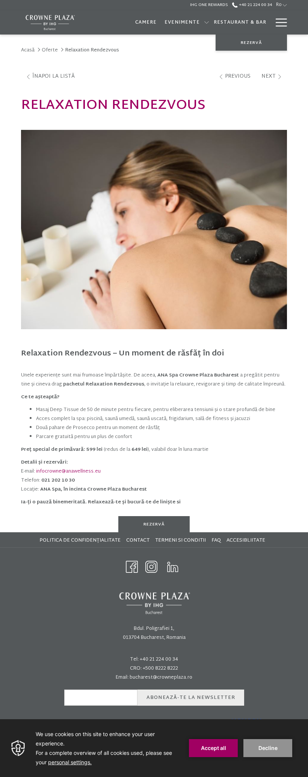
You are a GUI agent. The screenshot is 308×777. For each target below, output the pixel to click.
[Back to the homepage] (50, 23)
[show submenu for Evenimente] (207, 23)
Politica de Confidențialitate (80, 540)
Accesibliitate (246, 540)
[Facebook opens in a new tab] (132, 567)
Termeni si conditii (181, 540)
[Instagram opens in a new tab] (151, 567)
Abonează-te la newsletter (190, 697)
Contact (137, 540)
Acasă (28, 50)
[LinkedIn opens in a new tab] (173, 567)
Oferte (50, 50)
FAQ (217, 540)
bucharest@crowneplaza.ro (161, 677)
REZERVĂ (251, 43)
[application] (154, 748)
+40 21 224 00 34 (255, 5)
